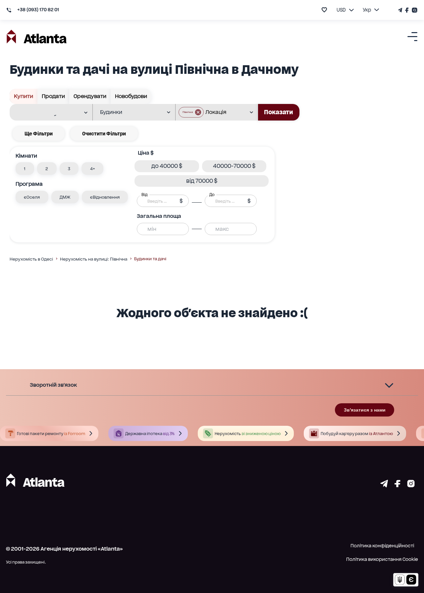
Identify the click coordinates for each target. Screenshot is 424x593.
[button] (191, 112)
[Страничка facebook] (397, 485)
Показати (278, 112)
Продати (53, 96)
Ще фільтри (39, 133)
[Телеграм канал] (400, 10)
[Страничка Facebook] (407, 10)
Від (144, 194)
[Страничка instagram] (411, 485)
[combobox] (46, 113)
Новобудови (131, 96)
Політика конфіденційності (382, 545)
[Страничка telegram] (384, 485)
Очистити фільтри (104, 133)
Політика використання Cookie (382, 559)
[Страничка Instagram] (413, 10)
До (212, 194)
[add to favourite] (324, 9)
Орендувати (90, 96)
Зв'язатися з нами (365, 410)
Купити (23, 96)
